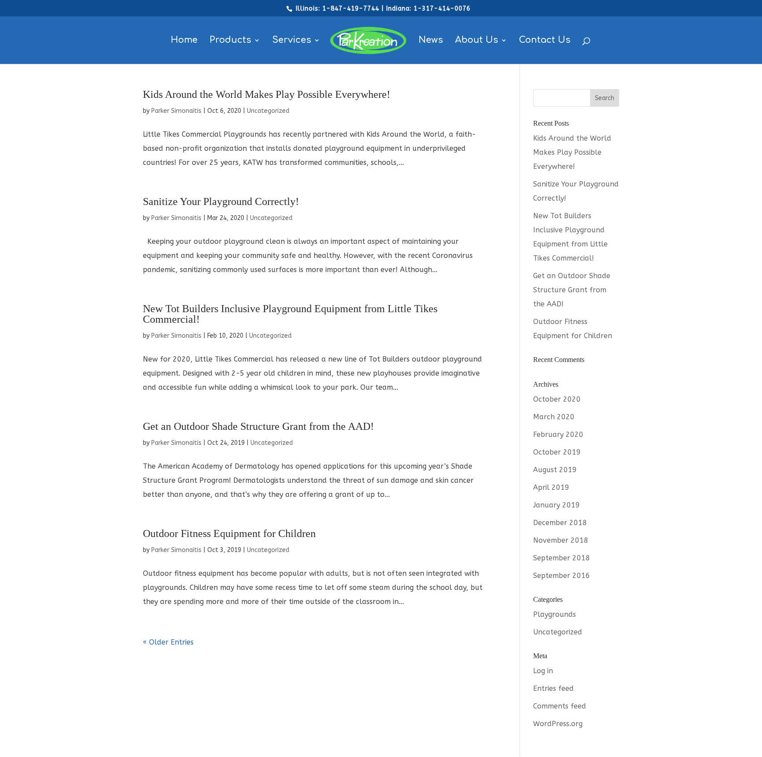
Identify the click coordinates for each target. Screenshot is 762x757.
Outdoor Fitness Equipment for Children (229, 533)
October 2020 (557, 399)
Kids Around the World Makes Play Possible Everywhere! (266, 94)
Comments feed (559, 706)
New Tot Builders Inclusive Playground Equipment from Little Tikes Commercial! (290, 314)
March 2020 (554, 417)
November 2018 (560, 540)
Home (184, 41)
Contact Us (545, 41)
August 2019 (555, 470)
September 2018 (561, 558)
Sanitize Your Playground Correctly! (221, 201)
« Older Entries (168, 642)
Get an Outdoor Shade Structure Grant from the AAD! (258, 426)
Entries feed (553, 688)
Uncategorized (268, 111)
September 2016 (561, 575)
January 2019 (556, 505)
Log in (543, 671)
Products (230, 41)
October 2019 (557, 452)
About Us (476, 41)
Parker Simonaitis (176, 111)
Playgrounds (554, 614)
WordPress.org (558, 724)
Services (291, 41)
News (430, 41)
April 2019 (551, 487)
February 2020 (558, 434)
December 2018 (560, 522)
